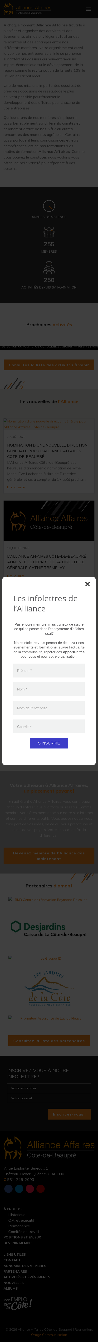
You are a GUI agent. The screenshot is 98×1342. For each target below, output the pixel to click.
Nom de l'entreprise (32, 708)
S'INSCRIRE (49, 743)
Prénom (24, 670)
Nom (22, 689)
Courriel (24, 726)
